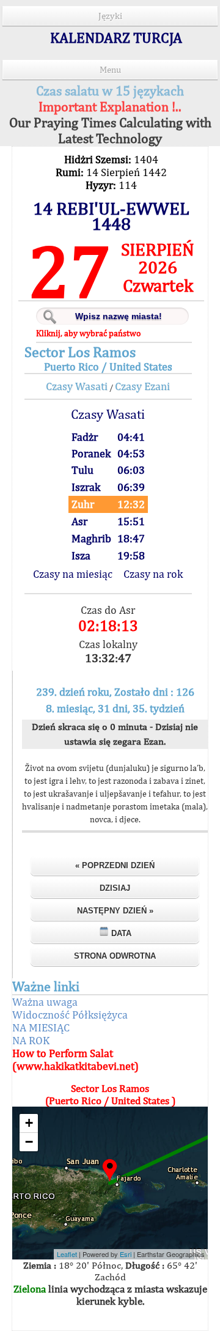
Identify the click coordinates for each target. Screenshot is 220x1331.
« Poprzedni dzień (115, 865)
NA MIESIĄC (41, 1027)
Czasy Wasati (77, 386)
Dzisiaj (115, 888)
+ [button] (29, 1122)
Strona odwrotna (115, 955)
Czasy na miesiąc (72, 573)
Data (120, 933)
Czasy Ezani (142, 386)
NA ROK (31, 1040)
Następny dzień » (115, 910)
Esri (125, 1254)
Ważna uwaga (45, 1001)
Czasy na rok (153, 573)
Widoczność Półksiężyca (70, 1014)
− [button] (29, 1141)
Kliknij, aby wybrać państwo (88, 333)
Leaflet (67, 1254)
